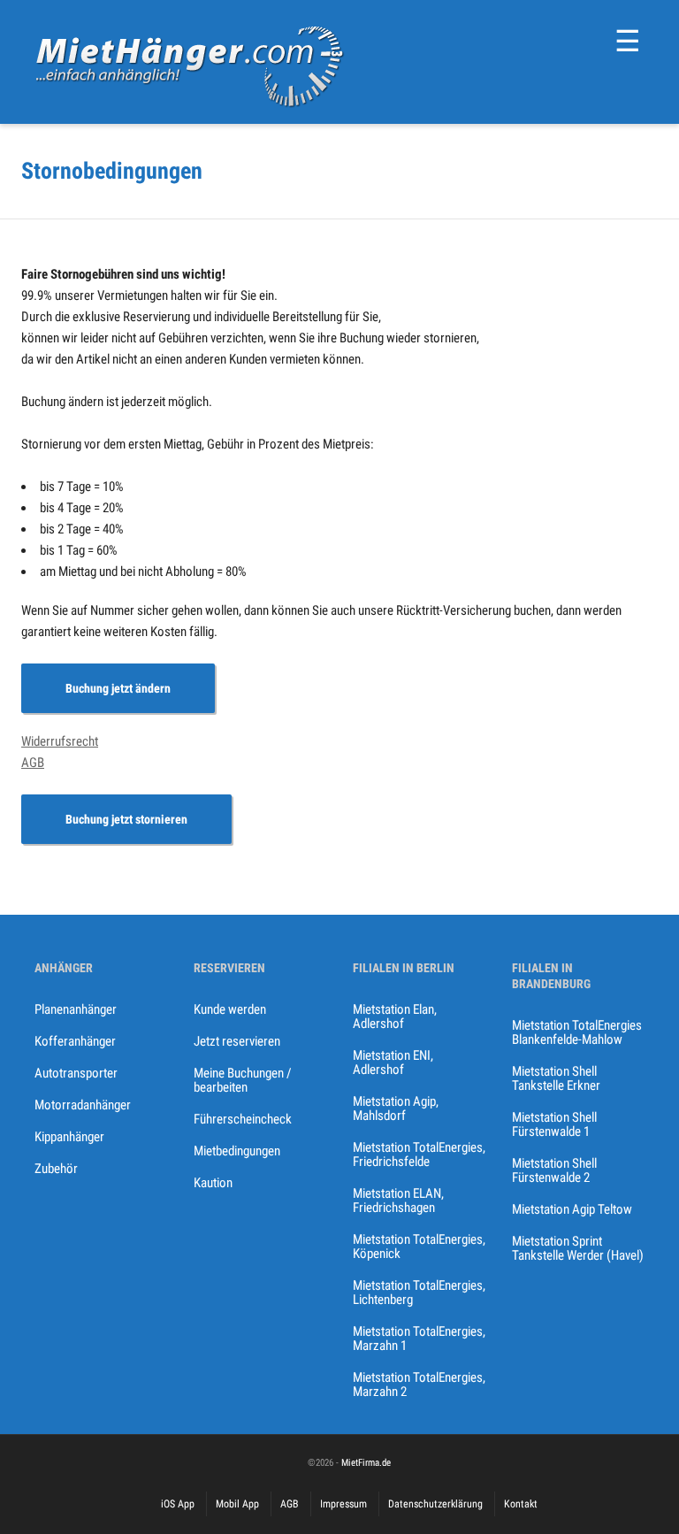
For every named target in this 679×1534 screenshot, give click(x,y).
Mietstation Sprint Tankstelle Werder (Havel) (578, 1248)
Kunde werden (230, 1009)
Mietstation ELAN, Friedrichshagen (398, 1200)
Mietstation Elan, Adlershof (395, 1016)
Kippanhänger (69, 1137)
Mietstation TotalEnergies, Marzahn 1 (419, 1338)
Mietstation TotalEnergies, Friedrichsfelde (419, 1154)
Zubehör (56, 1169)
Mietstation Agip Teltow (572, 1209)
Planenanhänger (75, 1009)
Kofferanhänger (75, 1041)
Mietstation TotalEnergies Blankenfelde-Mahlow (577, 1032)
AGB (32, 763)
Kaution (213, 1183)
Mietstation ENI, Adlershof (393, 1062)
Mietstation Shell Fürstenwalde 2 (554, 1170)
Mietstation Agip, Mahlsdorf (396, 1108)
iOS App (178, 1504)
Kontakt (521, 1504)
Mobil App (237, 1504)
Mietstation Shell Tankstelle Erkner (556, 1078)
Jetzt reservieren (237, 1041)
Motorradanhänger (82, 1105)
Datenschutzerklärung (435, 1504)
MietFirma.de (366, 1463)
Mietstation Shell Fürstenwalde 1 (554, 1124)
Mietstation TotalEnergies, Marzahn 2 (419, 1384)
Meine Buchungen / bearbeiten (243, 1080)
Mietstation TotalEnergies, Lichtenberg (419, 1292)
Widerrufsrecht (59, 741)
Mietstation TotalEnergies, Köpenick (419, 1246)
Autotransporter (76, 1073)
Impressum (343, 1504)
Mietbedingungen (237, 1151)
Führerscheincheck (243, 1119)
